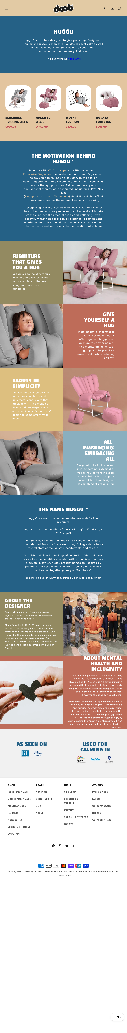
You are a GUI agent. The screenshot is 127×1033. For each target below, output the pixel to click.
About (39, 813)
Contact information (108, 872)
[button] (6, 8)
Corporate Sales (102, 806)
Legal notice (65, 875)
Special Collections (19, 827)
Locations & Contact (71, 801)
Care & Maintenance (76, 817)
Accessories (15, 820)
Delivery (69, 810)
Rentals (96, 813)
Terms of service (86, 872)
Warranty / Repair (103, 820)
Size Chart (70, 792)
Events (96, 799)
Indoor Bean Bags (18, 792)
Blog (38, 806)
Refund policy (51, 872)
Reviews (69, 824)
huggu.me (74, 58)
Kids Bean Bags (17, 806)
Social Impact (44, 799)
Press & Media (100, 792)
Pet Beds (13, 813)
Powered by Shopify (32, 872)
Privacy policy (68, 872)
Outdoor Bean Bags (19, 799)
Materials (41, 792)
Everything (14, 834)
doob (19, 872)
